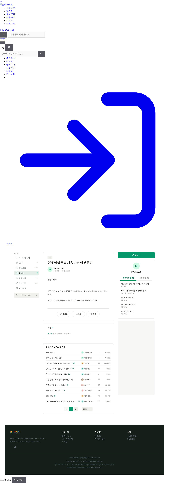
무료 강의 (10, 58)
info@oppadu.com (96, 467)
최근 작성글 (128, 278)
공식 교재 (10, 64)
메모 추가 (18, 480)
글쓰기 (137, 255)
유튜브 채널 (66, 436)
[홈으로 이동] (6, 4)
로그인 (3, 39)
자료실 (9, 71)
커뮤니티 (10, 74)
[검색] (3, 35)
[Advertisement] (136, 358)
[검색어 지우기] (36, 295)
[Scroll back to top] (1, 1)
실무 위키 (10, 67)
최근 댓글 (144, 278)
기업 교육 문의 (7, 30)
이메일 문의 (131, 436)
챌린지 (9, 61)
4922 (85, 409)
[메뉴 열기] (2, 42)
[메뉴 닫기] (9, 47)
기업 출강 (131, 439)
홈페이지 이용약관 (96, 461)
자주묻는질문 (100, 439)
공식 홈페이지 (67, 439)
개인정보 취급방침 (83, 461)
